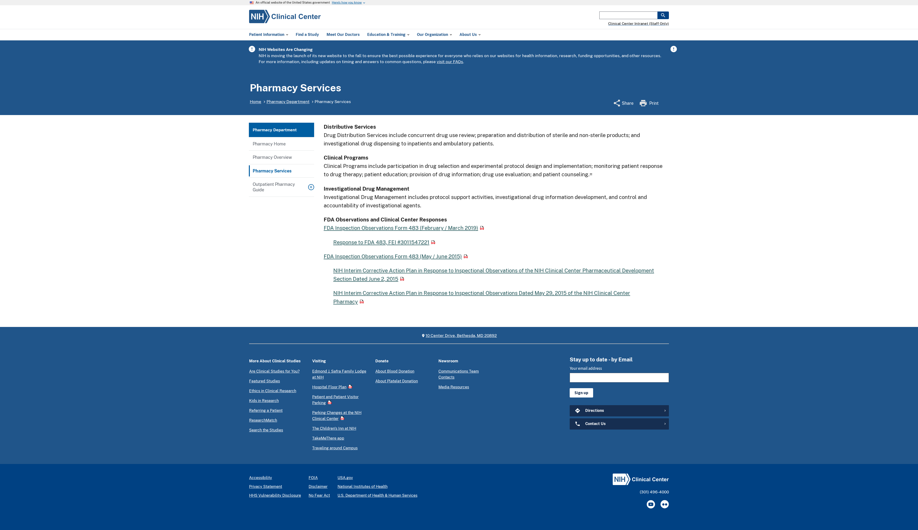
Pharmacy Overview (272, 157)
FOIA (313, 477)
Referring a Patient (266, 410)
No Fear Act (319, 495)
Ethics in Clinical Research (272, 391)
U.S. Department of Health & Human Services (377, 495)
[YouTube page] (651, 504)
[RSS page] (665, 504)
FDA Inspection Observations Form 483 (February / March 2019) (401, 228)
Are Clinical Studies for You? (274, 371)
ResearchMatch (263, 420)
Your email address (586, 368)
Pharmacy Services (272, 170)
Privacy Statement (265, 486)
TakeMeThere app (328, 438)
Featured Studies (264, 381)
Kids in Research (264, 400)
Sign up (581, 392)
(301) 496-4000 (654, 492)
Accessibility (260, 477)
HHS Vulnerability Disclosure (275, 495)
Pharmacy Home (269, 143)
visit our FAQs (450, 61)
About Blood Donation (394, 371)
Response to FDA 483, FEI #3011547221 (381, 242)
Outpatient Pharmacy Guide (274, 187)
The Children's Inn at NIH (334, 428)
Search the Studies (266, 430)
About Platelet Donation (396, 381)
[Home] (285, 20)
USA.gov (345, 477)
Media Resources (453, 387)
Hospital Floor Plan (329, 387)
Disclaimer (318, 486)
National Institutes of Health (363, 486)
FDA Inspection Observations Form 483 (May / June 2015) (393, 256)
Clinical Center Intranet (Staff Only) (638, 24)
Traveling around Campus (335, 448)
